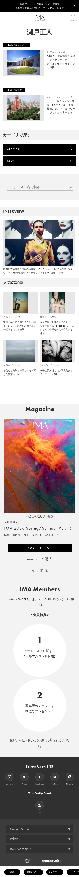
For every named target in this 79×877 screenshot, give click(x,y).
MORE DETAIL (40, 547)
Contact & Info (19, 829)
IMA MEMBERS (20, 849)
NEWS (11, 161)
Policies (15, 839)
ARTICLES (13, 149)
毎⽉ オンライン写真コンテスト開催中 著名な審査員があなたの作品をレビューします (39, 5)
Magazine (39, 409)
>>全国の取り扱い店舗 (40, 516)
